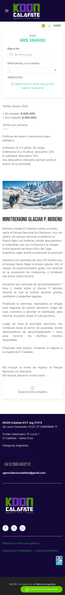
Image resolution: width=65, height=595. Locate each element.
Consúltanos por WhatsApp (44, 589)
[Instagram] (14, 528)
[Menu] (6, 10)
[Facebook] (5, 528)
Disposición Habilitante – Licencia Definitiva (30, 550)
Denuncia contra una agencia (20, 543)
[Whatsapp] (23, 528)
